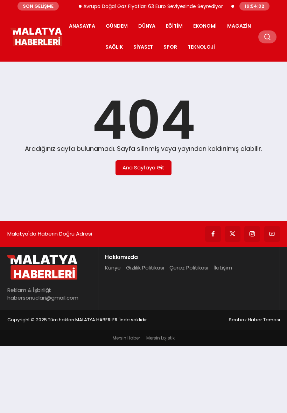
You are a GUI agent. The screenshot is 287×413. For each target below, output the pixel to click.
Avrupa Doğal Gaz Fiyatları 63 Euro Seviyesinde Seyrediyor (150, 6)
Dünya (146, 25)
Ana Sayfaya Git (143, 167)
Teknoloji (201, 46)
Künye (113, 267)
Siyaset (143, 46)
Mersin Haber (126, 338)
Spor (170, 46)
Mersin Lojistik (160, 338)
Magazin (239, 25)
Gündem (117, 25)
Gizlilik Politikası (145, 267)
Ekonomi (205, 25)
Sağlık (114, 46)
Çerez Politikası (188, 267)
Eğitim (174, 25)
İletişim (223, 267)
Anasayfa (82, 25)
